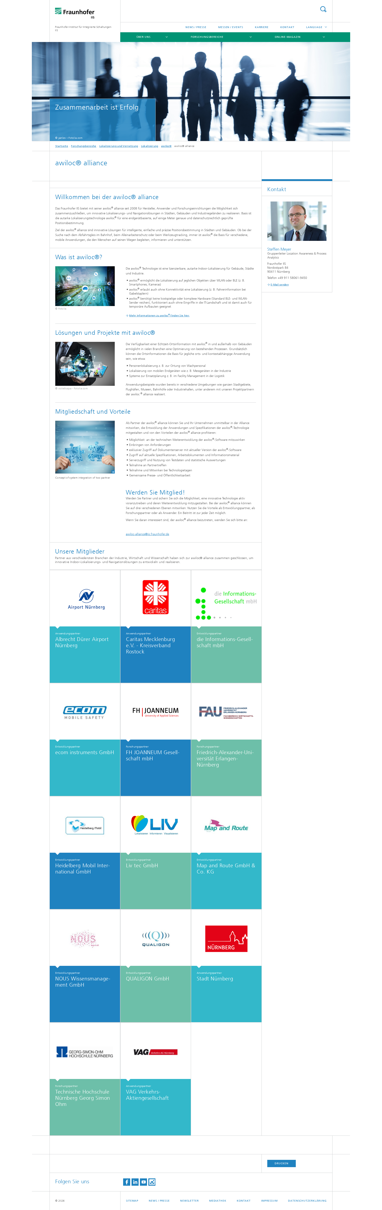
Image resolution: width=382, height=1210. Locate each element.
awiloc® (166, 146)
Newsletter (189, 1200)
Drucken (281, 1163)
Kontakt (287, 27)
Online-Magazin (288, 36)
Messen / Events (230, 27)
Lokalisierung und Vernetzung (118, 146)
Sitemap (132, 1200)
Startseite (61, 146)
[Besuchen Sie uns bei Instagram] (151, 1182)
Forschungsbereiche (207, 36)
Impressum (269, 1200)
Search (323, 9)
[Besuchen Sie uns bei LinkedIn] (135, 1182)
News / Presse (195, 27)
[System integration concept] (85, 447)
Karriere (262, 27)
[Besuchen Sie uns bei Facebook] (126, 1182)
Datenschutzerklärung (307, 1200)
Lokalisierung (149, 146)
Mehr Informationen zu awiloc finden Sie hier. (159, 315)
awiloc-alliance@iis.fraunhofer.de (147, 534)
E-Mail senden (280, 284)
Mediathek (217, 1200)
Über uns (143, 36)
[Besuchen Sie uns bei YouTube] (143, 1182)
